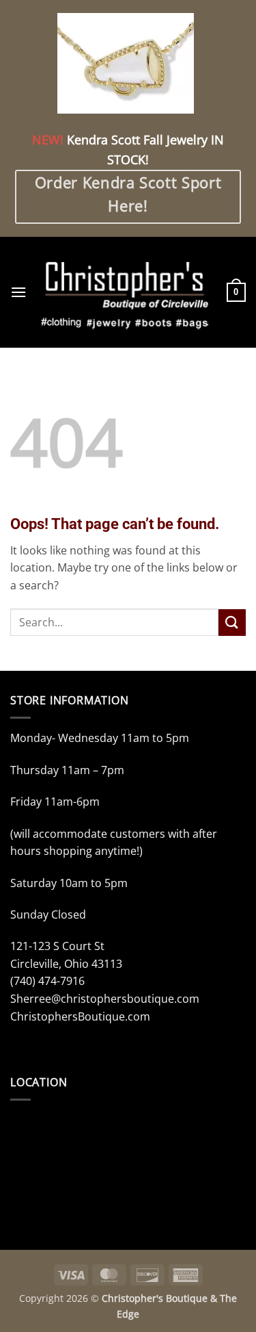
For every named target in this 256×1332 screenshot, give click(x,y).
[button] (18, 292)
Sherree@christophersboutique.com (104, 998)
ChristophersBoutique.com (80, 1016)
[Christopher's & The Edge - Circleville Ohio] (126, 292)
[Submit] (232, 622)
